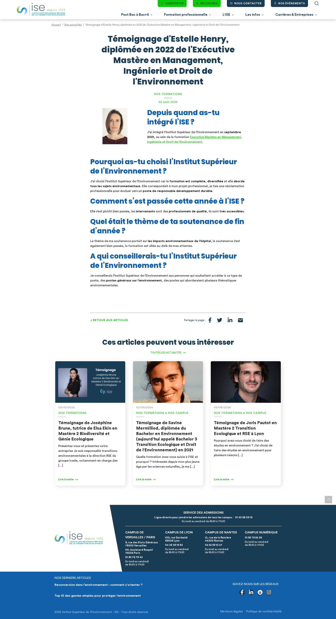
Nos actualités (72, 24)
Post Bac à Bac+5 (135, 14)
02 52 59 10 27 (213, 545)
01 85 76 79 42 (134, 557)
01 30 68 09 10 (243, 517)
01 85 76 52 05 (253, 537)
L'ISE (226, 14)
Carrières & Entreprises (294, 14)
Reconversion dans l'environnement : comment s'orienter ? (98, 584)
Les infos (252, 14)
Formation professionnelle (185, 14)
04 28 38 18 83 (174, 545)
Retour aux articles (110, 320)
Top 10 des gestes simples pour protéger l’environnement (97, 595)
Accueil (56, 24)
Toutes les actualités (165, 352)
